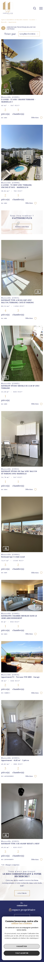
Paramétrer (21, 946)
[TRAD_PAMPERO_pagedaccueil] (8, 14)
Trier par (10, 33)
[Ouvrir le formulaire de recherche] (34, 8)
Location (32, 19)
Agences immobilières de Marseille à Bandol (14, 19)
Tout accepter (21, 953)
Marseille (4, 22)
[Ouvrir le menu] (41, 8)
